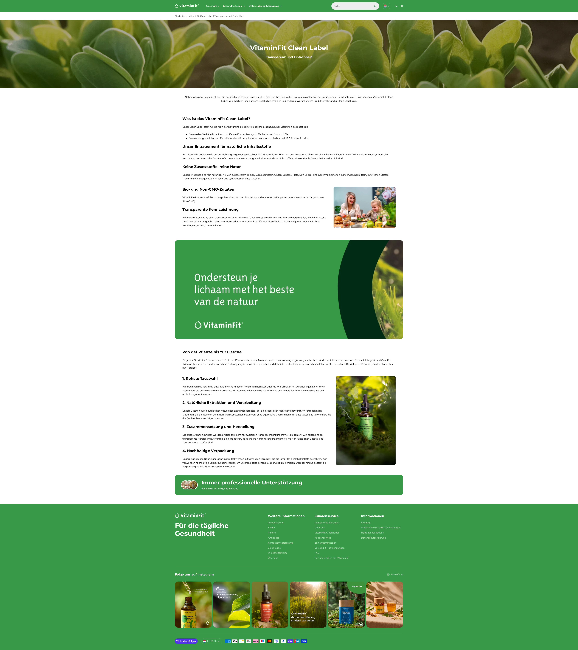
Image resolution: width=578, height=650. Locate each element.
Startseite (180, 16)
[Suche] (375, 6)
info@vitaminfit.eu (228, 488)
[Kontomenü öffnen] (396, 6)
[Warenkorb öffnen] (402, 6)
